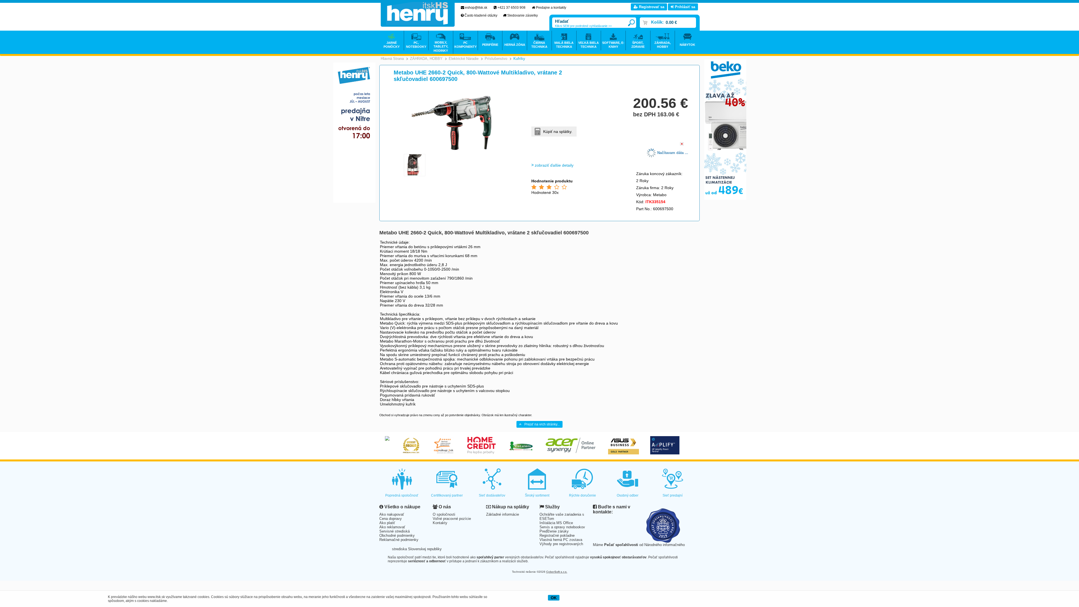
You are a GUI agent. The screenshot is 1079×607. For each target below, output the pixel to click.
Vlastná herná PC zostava (561, 540)
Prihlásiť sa (684, 7)
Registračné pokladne (557, 535)
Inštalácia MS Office (556, 523)
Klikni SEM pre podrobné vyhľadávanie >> (583, 26)
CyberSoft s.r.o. (556, 571)
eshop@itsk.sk (476, 8)
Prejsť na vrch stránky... (542, 424)
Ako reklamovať (392, 527)
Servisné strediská (394, 531)
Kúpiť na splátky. (557, 131)
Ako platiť (387, 523)
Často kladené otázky (480, 15)
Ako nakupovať (391, 514)
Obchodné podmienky (397, 535)
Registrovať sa (651, 7)
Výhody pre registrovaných (561, 544)
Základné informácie (502, 514)
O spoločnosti (444, 514)
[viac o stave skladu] (682, 144)
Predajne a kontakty (551, 8)
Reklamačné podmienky (398, 540)
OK (554, 597)
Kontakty (440, 523)
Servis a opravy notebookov (562, 527)
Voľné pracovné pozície (452, 519)
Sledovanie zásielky (522, 15)
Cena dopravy (390, 519)
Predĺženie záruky (554, 531)
